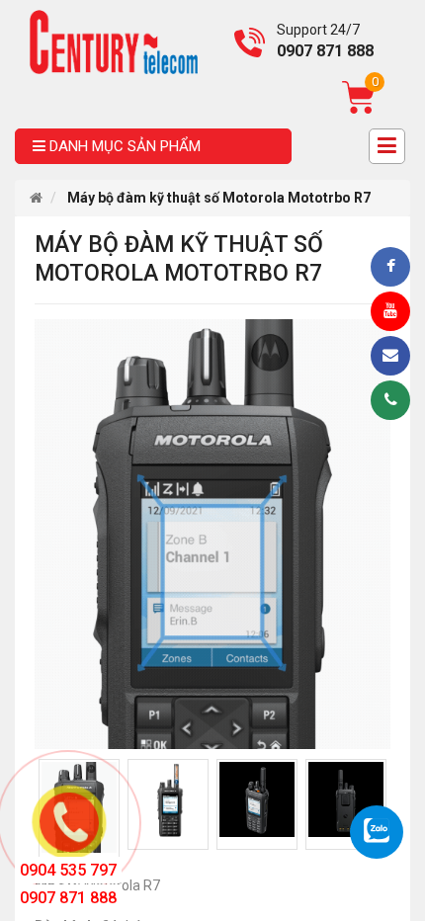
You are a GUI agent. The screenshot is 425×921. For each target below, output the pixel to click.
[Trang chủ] (36, 198)
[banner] (114, 40)
